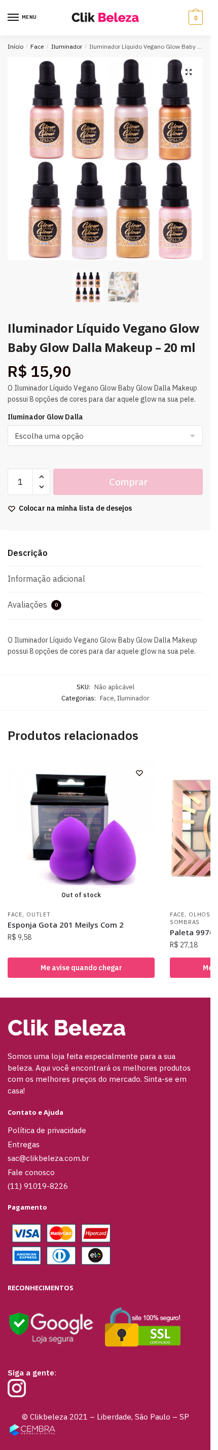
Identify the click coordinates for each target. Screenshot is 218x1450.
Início (15, 46)
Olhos (199, 914)
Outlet (38, 914)
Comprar (128, 482)
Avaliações (33, 604)
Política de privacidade (47, 1130)
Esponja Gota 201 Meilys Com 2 (66, 924)
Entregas (24, 1144)
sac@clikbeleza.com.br (48, 1158)
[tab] (105, 554)
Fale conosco (31, 1172)
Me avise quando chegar (81, 967)
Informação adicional (46, 579)
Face (37, 46)
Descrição (28, 553)
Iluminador (66, 46)
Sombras (185, 922)
